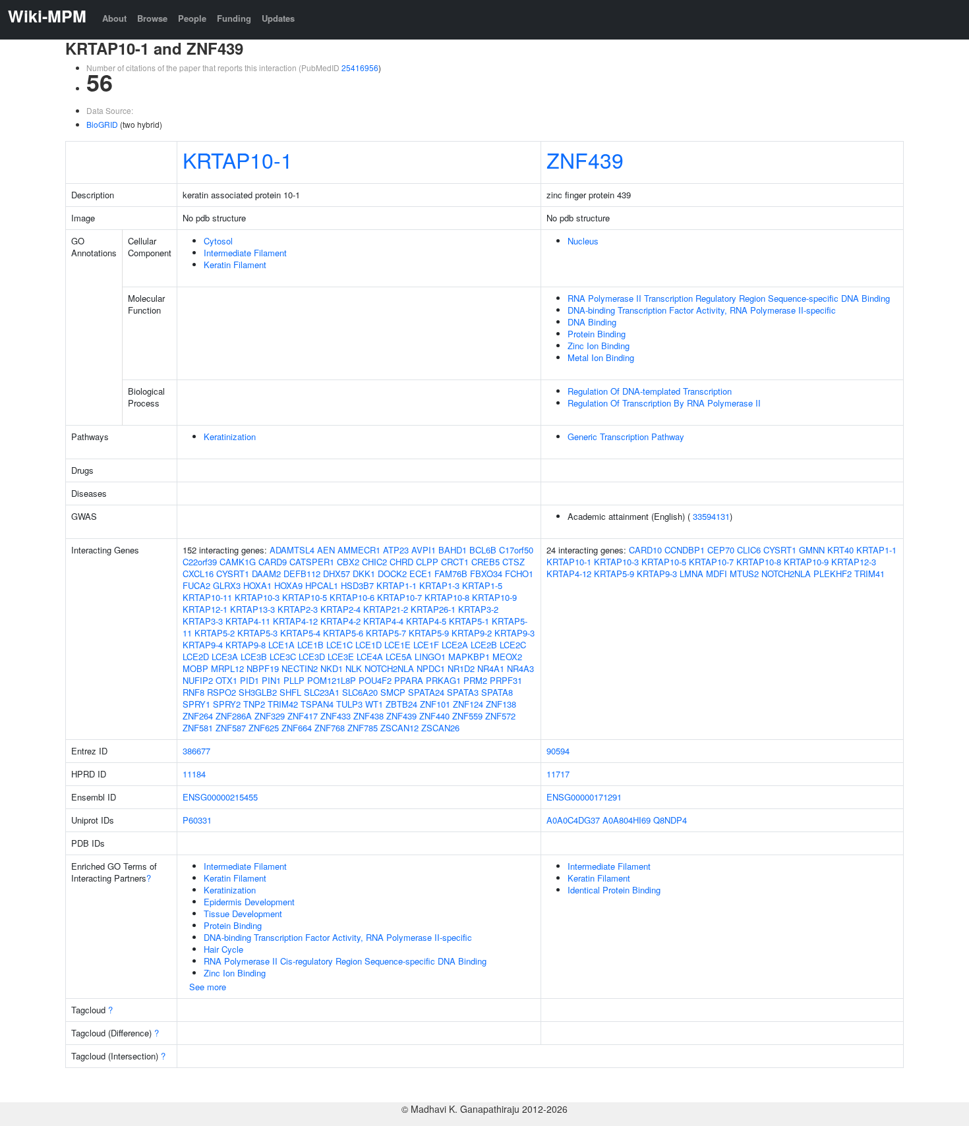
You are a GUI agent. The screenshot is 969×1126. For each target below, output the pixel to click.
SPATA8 (497, 692)
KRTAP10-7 (399, 597)
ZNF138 (501, 704)
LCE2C (513, 644)
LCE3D (312, 656)
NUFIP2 (198, 680)
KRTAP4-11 (247, 621)
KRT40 (840, 550)
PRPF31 (506, 680)
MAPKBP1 (469, 656)
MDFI (716, 573)
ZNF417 (302, 716)
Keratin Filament (235, 264)
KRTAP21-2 (385, 609)
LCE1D (368, 644)
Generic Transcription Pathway (626, 436)
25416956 (359, 67)
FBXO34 (486, 573)
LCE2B (484, 644)
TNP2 (254, 704)
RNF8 (193, 692)
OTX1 (226, 680)
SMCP (392, 692)
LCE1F (426, 644)
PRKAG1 (443, 680)
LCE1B (310, 644)
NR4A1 (490, 668)
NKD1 (331, 668)
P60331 (197, 820)
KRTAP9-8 (245, 644)
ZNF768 (329, 727)
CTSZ (513, 561)
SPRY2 (227, 704)
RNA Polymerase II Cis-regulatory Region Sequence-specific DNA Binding (345, 961)
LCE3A (225, 656)
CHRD (401, 561)
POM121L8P (331, 680)
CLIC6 (749, 550)
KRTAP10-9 (494, 597)
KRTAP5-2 (214, 633)
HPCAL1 (321, 585)
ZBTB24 (401, 704)
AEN (326, 550)
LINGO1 (430, 656)
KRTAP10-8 (447, 597)
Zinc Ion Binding (599, 345)
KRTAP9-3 (514, 633)
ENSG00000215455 (220, 797)
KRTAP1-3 (439, 585)
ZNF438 (368, 716)
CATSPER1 (311, 561)
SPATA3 (463, 692)
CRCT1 (455, 561)
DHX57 (336, 573)
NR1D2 (461, 668)
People (192, 18)
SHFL (290, 692)
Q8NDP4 (670, 820)
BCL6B (482, 550)
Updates (278, 18)
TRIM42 (283, 704)
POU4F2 (375, 680)
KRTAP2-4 (340, 609)
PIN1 (271, 680)
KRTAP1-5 (482, 585)
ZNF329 (269, 716)
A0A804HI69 (626, 820)
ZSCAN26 (440, 727)
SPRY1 (196, 704)
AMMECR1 (359, 550)
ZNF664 (296, 727)
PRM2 (475, 680)
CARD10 (645, 550)
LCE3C (283, 656)
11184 (194, 774)
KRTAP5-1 (469, 621)
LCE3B (254, 656)
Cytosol (218, 241)
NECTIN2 (299, 668)
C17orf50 (516, 550)
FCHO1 (519, 573)
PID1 (249, 680)
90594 (558, 751)
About (114, 18)
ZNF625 (264, 727)
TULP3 (349, 704)
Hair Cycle (223, 949)
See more (207, 986)
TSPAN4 (317, 704)
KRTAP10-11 (207, 597)
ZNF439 (585, 159)
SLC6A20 (360, 692)
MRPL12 (227, 668)
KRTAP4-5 (426, 621)
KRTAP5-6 (343, 633)
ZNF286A (234, 716)
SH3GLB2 (258, 692)
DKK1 (364, 573)
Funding (234, 18)
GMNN (812, 550)
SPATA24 (426, 692)
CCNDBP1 (684, 550)
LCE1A (281, 644)
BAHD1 (452, 550)
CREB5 (485, 561)
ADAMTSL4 (292, 550)
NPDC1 (431, 668)
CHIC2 (374, 561)
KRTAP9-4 (203, 644)
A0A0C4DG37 (573, 820)
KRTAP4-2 (340, 621)
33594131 (711, 516)
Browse (152, 18)
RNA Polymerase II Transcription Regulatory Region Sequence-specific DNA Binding (729, 298)
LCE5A (399, 656)
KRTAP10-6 (352, 597)
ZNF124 (468, 704)
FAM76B (450, 573)
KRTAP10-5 (304, 597)
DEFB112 (301, 573)
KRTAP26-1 (433, 609)
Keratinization (230, 436)
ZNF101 (435, 704)
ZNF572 (500, 716)
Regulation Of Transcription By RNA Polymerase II (664, 403)
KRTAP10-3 (257, 597)
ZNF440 (434, 716)
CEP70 (720, 550)
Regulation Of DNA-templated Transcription (650, 391)
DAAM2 (266, 573)
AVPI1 (423, 550)
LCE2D (196, 656)
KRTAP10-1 (238, 159)
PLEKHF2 (832, 573)
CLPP (427, 561)
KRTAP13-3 (252, 609)
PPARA (408, 680)
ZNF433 (335, 716)
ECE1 (420, 573)
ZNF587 (231, 727)
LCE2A (455, 644)
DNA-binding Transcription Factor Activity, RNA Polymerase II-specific (702, 310)
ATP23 (396, 550)
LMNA (691, 573)
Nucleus (583, 241)
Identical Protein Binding (614, 890)
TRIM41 (869, 573)
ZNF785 (362, 727)
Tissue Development (243, 913)
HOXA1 (257, 585)
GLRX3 (227, 585)
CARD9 (272, 561)
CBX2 (348, 561)
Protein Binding (597, 333)
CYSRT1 (232, 573)
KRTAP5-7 (386, 633)
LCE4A (370, 656)
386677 (196, 751)
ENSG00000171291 (584, 797)
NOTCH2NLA (389, 668)
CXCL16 (198, 573)
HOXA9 (288, 585)
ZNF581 (198, 727)
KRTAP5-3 (257, 633)
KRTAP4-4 (383, 621)
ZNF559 (467, 716)
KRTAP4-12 (295, 621)
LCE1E (397, 644)
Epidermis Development (249, 901)
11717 (558, 774)
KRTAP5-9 (429, 633)
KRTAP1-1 (396, 585)
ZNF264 (198, 716)
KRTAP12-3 (853, 561)
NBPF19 (263, 668)
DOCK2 (392, 573)
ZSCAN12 (399, 727)
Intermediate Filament (245, 252)
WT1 (374, 704)
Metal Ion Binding (601, 357)
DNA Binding (592, 322)
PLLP (294, 680)
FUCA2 (196, 585)
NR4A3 (520, 668)
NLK (353, 668)
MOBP (195, 668)
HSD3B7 (357, 585)
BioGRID (102, 124)
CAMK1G (238, 561)
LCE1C (339, 644)
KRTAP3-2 (478, 609)
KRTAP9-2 (472, 633)
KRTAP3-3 (203, 621)
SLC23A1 (321, 692)
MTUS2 (744, 573)
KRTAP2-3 (298, 609)
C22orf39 (200, 561)
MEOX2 (507, 656)
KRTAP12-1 (205, 609)
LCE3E (341, 656)
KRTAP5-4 (300, 633)
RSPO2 (221, 692)
